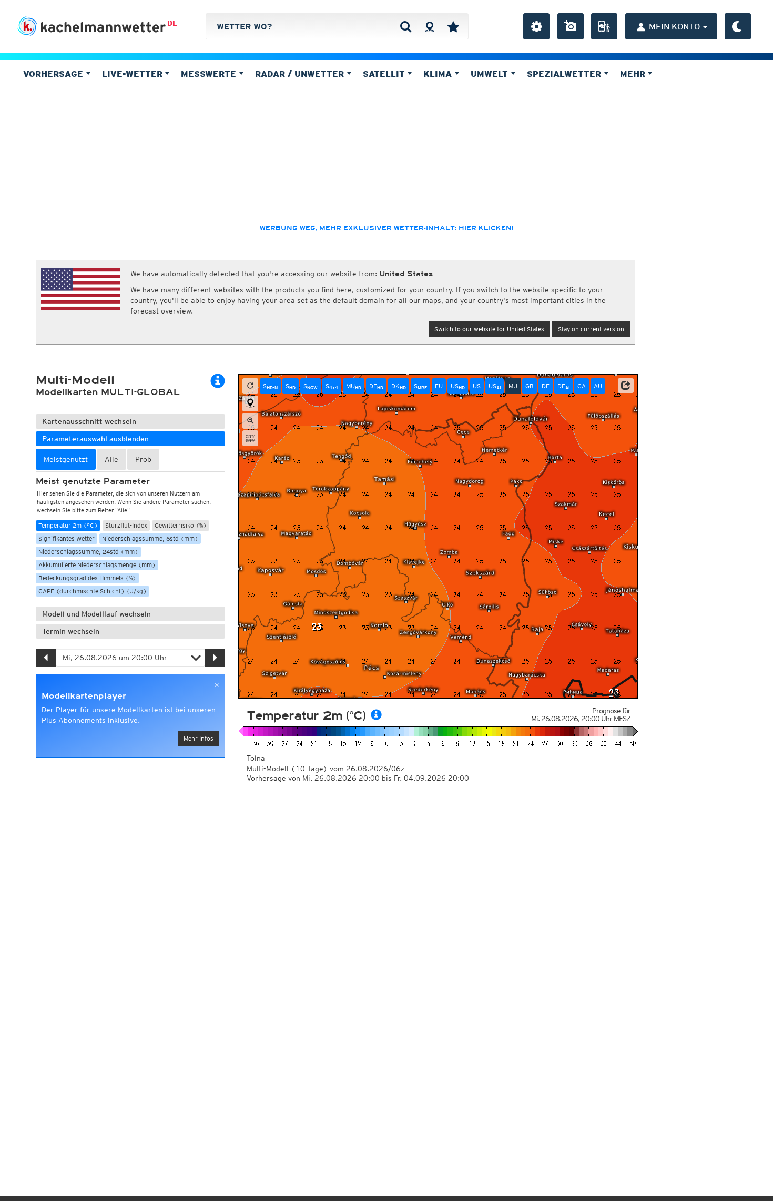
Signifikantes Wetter (66, 538)
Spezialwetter (565, 73)
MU (353, 386)
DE (172, 23)
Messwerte (210, 73)
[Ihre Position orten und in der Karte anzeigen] (250, 403)
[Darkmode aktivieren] (738, 26)
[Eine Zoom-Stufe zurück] (250, 421)
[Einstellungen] (536, 26)
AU (598, 386)
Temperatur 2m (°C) (68, 525)
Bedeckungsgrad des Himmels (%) (87, 578)
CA (581, 386)
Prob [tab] (143, 459)
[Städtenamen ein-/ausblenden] (250, 438)
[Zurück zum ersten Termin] (250, 386)
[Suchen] (405, 26)
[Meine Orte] (453, 26)
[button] (626, 385)
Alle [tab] (111, 459)
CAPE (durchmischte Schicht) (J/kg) (92, 591)
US (458, 386)
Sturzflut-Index (126, 525)
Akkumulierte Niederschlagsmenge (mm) (97, 565)
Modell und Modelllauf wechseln (96, 614)
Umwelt (491, 73)
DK (398, 386)
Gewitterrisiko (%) (181, 525)
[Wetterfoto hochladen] (570, 26)
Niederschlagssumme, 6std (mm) (150, 538)
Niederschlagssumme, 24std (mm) (88, 552)
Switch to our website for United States (489, 329)
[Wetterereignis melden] (604, 26)
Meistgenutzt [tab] (66, 459)
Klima (438, 73)
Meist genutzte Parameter (93, 481)
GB (529, 386)
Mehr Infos (198, 738)
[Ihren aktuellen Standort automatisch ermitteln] (429, 26)
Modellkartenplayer (84, 696)
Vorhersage (54, 73)
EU (439, 386)
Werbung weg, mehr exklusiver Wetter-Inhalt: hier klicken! (386, 228)
